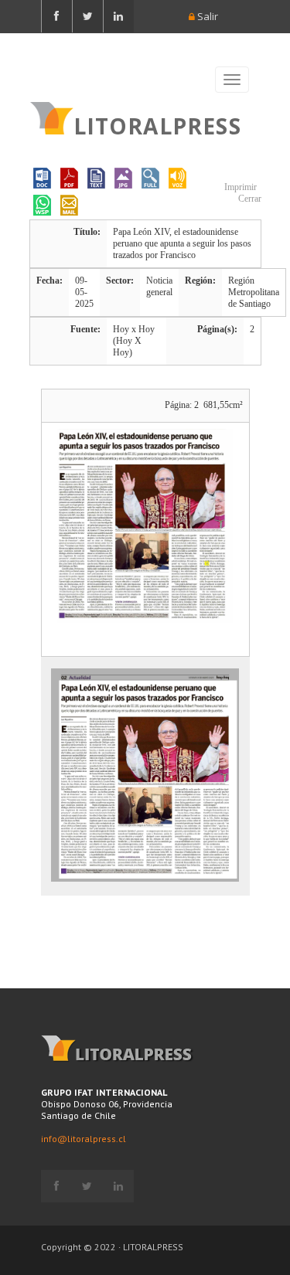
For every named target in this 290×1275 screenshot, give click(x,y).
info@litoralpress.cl (83, 1138)
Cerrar (248, 198)
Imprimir (239, 187)
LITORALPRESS (157, 124)
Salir (206, 16)
